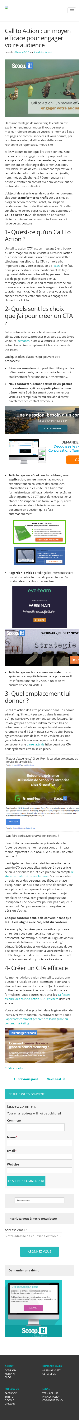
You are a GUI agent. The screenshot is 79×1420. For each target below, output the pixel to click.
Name (11, 1137)
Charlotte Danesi (43, 52)
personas (23, 341)
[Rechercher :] (39, 1200)
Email (11, 1151)
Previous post (28, 1079)
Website (13, 1164)
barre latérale (35, 744)
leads (56, 265)
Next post (53, 1079)
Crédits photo (14, 1068)
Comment (14, 1120)
